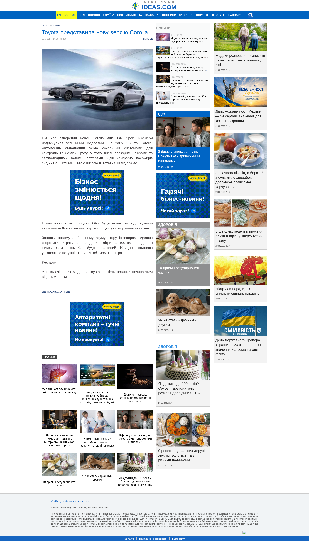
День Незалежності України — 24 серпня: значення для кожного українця (238, 116)
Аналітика (134, 14)
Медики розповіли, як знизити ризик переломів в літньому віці (240, 60)
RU (66, 14)
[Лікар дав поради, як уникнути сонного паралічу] (240, 283)
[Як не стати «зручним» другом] (183, 315)
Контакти (129, 539)
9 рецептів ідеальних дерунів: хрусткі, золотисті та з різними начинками (183, 455)
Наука (149, 14)
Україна (108, 14)
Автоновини (166, 14)
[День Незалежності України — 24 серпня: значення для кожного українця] (240, 106)
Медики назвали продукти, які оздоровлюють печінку (189, 40)
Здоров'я (186, 14)
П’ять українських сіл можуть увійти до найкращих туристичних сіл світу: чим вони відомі (181, 54)
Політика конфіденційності (153, 539)
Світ (120, 14)
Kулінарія (235, 14)
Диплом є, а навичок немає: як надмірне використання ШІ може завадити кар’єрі (182, 83)
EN (59, 14)
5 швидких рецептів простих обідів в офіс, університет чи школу (239, 236)
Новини (94, 14)
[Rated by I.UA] (250, 533)
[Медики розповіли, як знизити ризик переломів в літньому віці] (240, 50)
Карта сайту (178, 539)
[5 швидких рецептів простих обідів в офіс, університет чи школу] (240, 226)
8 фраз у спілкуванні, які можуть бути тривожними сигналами (179, 156)
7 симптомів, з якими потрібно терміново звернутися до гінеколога (181, 99)
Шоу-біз (202, 14)
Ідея (82, 14)
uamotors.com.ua (56, 291)
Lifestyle (218, 14)
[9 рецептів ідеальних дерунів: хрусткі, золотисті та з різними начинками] (183, 445)
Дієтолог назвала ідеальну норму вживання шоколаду (187, 69)
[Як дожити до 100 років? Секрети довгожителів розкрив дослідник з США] (183, 378)
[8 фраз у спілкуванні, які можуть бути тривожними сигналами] (183, 146)
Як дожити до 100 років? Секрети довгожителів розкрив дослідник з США (179, 388)
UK (74, 14)
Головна (45, 26)
